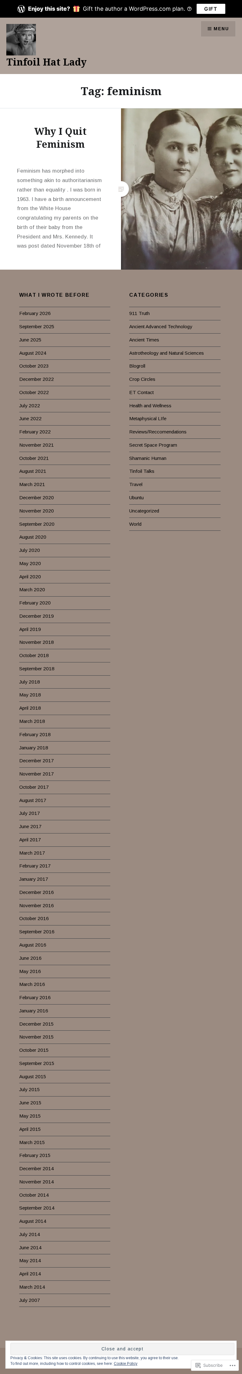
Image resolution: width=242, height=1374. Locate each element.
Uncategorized (144, 510)
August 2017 (32, 800)
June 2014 (30, 1247)
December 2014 (36, 1168)
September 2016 (37, 931)
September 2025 (37, 326)
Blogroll (137, 366)
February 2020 (35, 602)
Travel (135, 484)
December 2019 (36, 616)
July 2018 (29, 681)
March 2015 (32, 1142)
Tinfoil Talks (141, 471)
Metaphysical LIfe (147, 418)
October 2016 (34, 918)
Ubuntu (136, 497)
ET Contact (141, 392)
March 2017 (32, 853)
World (135, 524)
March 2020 (32, 589)
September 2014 (37, 1208)
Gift (210, 9)
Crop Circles (142, 379)
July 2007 (29, 1300)
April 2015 (30, 1129)
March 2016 (32, 984)
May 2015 (30, 1116)
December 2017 (36, 760)
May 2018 (30, 694)
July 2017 (29, 813)
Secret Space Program (153, 445)
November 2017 (36, 773)
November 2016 (36, 905)
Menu (221, 28)
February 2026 (35, 313)
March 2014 (32, 1287)
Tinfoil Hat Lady (46, 61)
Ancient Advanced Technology (160, 326)
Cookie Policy (125, 1363)
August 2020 (32, 537)
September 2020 (37, 524)
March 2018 (32, 721)
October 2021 (34, 458)
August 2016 (32, 944)
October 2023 (34, 366)
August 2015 (32, 1076)
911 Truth (139, 313)
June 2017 (30, 826)
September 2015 (37, 1063)
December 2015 (36, 1024)
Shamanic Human (147, 458)
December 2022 (36, 379)
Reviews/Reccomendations (158, 431)
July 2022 (29, 405)
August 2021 (32, 471)
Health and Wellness (150, 405)
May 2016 (30, 971)
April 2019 (30, 629)
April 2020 (30, 576)
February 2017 (35, 865)
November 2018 (36, 642)
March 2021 (32, 484)
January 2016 (33, 1010)
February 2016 (35, 997)
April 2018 (30, 708)
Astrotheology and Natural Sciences (166, 353)
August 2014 (32, 1221)
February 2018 (35, 734)
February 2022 (35, 431)
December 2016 (36, 892)
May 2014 (30, 1260)
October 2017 (34, 787)
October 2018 (34, 655)
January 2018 (33, 747)
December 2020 (36, 497)
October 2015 (34, 1050)
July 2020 (29, 550)
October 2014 (34, 1195)
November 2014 (36, 1181)
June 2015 (30, 1102)
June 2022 (30, 418)
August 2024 (32, 353)
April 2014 (30, 1273)
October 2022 (34, 392)
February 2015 (35, 1155)
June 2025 (30, 339)
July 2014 (29, 1234)
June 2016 (30, 958)
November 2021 (36, 445)
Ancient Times (144, 339)
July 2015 (29, 1089)
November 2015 (36, 1036)
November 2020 (36, 510)
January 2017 (33, 879)
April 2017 (30, 839)
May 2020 (30, 563)
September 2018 (37, 668)
